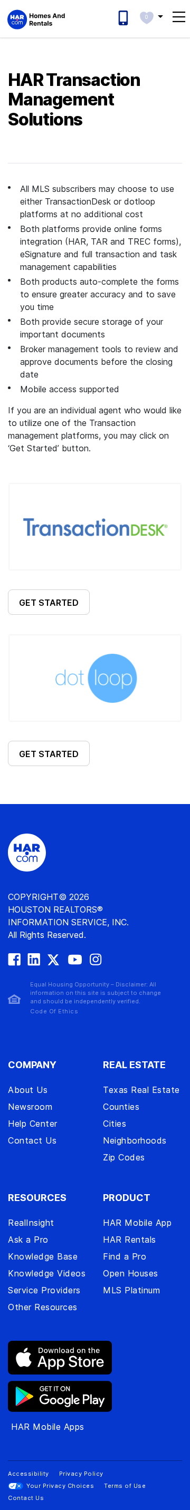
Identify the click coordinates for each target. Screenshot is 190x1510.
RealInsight (31, 1222)
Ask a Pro (28, 1239)
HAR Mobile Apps (47, 1426)
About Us (28, 1090)
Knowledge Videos (47, 1273)
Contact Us (32, 1140)
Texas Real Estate (141, 1090)
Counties (121, 1106)
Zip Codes (124, 1157)
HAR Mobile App (137, 1222)
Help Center (33, 1123)
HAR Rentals (129, 1239)
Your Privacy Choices (60, 1485)
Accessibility (28, 1473)
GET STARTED (49, 602)
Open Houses (130, 1273)
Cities (114, 1123)
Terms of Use (125, 1485)
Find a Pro (124, 1256)
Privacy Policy (81, 1473)
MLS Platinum (131, 1290)
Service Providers (44, 1290)
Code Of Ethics (54, 1011)
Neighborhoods (135, 1140)
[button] (151, 16)
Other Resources (43, 1307)
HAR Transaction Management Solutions (74, 99)
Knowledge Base (43, 1256)
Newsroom (30, 1106)
